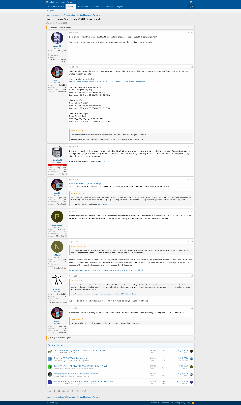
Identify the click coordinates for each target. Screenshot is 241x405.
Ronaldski (57, 160)
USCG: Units (105, 161)
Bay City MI (63, 174)
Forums (70, 6)
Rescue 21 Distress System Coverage (85, 183)
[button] (64, 6)
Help (188, 402)
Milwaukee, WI (61, 236)
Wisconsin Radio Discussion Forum (81, 368)
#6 (192, 242)
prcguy (56, 376)
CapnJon (57, 289)
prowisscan (57, 225)
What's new (83, 6)
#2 (192, 67)
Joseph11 (57, 384)
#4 (192, 180)
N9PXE (56, 368)
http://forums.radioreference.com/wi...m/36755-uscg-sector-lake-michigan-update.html (107, 81)
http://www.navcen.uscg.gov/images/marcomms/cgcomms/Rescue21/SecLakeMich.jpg (107, 270)
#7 (192, 276)
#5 (192, 211)
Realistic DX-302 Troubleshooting (70, 358)
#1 (192, 33)
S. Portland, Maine (60, 268)
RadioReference (55, 6)
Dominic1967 (58, 361)
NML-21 (57, 255)
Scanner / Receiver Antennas (79, 376)
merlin (186, 376)
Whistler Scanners (74, 353)
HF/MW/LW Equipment (81, 361)
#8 (192, 308)
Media (96, 6)
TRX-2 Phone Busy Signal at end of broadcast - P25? (79, 350)
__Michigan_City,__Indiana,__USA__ (57, 60)
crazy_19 (51, 23)
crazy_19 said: (76, 131)
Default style (53, 402)
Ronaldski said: (76, 193)
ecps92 (57, 80)
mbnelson (185, 368)
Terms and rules (167, 402)
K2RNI (186, 353)
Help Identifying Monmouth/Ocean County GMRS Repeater (83, 381)
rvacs (56, 353)
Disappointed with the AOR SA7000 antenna (76, 373)
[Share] (188, 32)
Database (109, 6)
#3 (192, 147)
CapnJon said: (76, 319)
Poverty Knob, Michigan (58, 302)
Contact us (155, 402)
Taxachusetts (62, 91)
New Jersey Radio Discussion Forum (83, 384)
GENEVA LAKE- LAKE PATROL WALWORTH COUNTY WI (80, 365)
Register (120, 6)
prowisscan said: (77, 246)
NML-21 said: (75, 281)
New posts (50, 11)
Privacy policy (180, 402)
